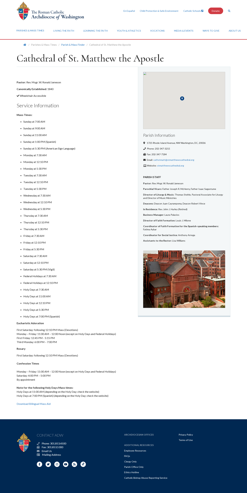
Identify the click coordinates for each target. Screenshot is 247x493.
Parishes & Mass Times (30, 30)
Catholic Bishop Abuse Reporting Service (145, 477)
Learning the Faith (95, 30)
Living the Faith (63, 30)
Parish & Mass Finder (73, 44)
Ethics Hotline (131, 472)
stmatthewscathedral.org (170, 165)
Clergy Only (130, 461)
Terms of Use (186, 440)
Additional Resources (139, 445)
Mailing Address (51, 454)
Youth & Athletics (129, 30)
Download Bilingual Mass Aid (34, 403)
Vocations (157, 30)
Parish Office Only (133, 466)
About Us (235, 30)
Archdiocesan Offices (139, 434)
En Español (129, 10)
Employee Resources (135, 450)
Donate (216, 10)
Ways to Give (211, 30)
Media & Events (183, 30)
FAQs (127, 456)
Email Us (47, 451)
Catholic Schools (192, 10)
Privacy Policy (186, 434)
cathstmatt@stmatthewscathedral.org (173, 159)
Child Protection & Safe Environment (159, 10)
